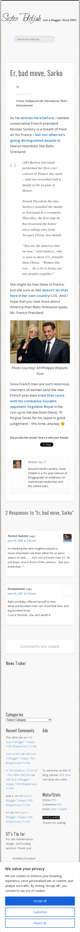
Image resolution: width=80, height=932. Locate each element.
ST (17, 87)
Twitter (30, 49)
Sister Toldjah (58, 809)
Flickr (48, 49)
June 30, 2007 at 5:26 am (22, 593)
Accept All (40, 901)
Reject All (40, 923)
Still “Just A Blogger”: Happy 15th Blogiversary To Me (21, 742)
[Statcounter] (51, 818)
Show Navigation (64, 36)
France (20, 101)
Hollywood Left (34, 101)
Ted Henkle (13, 754)
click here (65, 775)
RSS (54, 800)
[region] (40, 897)
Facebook (22, 49)
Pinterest (39, 49)
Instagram (56, 49)
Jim (7, 812)
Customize (40, 912)
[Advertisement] (58, 747)
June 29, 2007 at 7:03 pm (22, 540)
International (51, 101)
